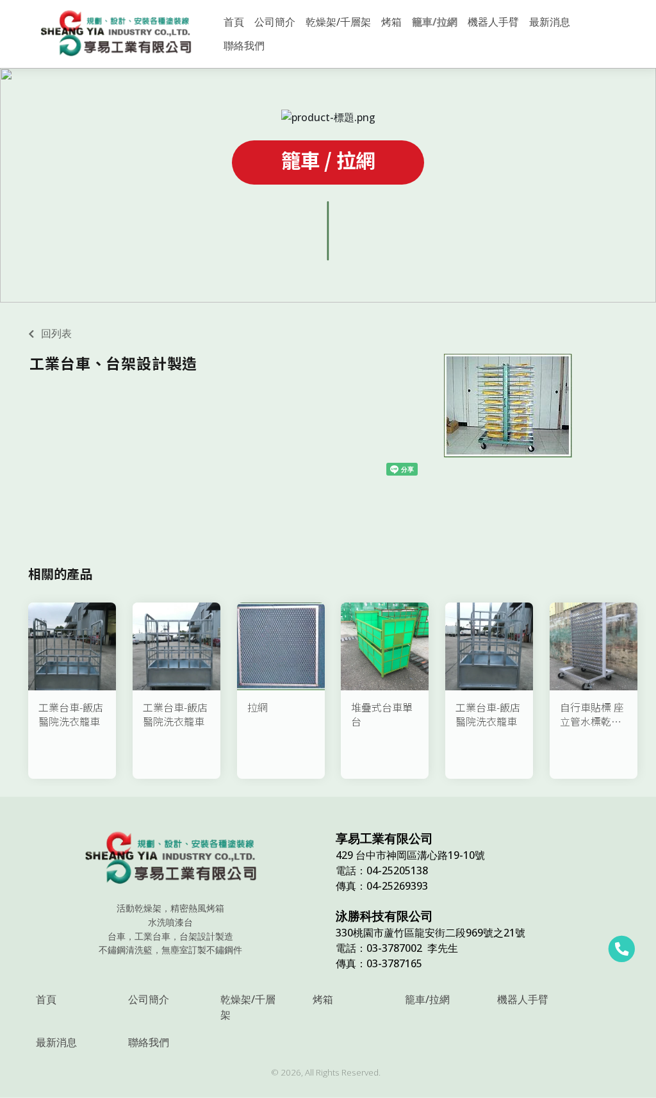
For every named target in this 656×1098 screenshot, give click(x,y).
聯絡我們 (148, 1042)
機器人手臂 (522, 999)
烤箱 (323, 999)
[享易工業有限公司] (116, 34)
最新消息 (56, 1042)
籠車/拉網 (427, 999)
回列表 (56, 333)
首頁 (46, 999)
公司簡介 (148, 999)
